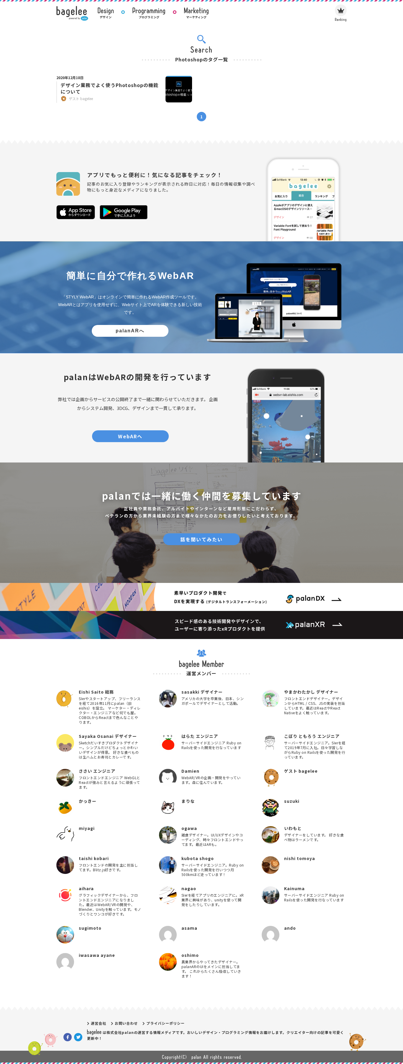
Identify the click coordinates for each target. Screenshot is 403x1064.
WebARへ (130, 436)
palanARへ (130, 330)
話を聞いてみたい (201, 539)
